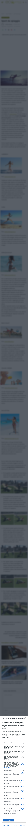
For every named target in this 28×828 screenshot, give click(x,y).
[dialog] (14, 772)
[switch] (22, 747)
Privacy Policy (22, 825)
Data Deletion (6, 825)
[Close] (25, 718)
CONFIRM (8, 820)
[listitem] (14, 743)
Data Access (14, 825)
